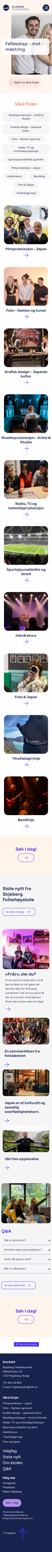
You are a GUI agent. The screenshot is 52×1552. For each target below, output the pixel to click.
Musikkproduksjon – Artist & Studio (25, 1417)
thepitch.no (27, 1518)
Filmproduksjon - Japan (26, 168)
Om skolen (13, 1462)
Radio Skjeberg (12, 1491)
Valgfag (10, 1451)
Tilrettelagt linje (26, 193)
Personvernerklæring (13, 1512)
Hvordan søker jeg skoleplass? (23, 1249)
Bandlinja (39, 176)
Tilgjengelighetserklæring (15, 1515)
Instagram (9, 1483)
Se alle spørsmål (14, 1285)
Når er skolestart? (15, 1240)
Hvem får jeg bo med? (17, 1259)
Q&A (7, 1468)
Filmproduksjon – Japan (17, 1403)
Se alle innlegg (15, 911)
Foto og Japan (11, 1441)
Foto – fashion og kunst (26, 139)
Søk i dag (12, 1503)
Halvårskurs (14, 176)
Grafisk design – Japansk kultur (26, 129)
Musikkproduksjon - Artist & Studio (26, 117)
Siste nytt (12, 1457)
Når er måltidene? (15, 1268)
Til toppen (9, 1533)
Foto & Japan (26, 184)
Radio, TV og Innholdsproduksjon (26, 149)
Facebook (9, 1487)
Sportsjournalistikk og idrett (26, 159)
